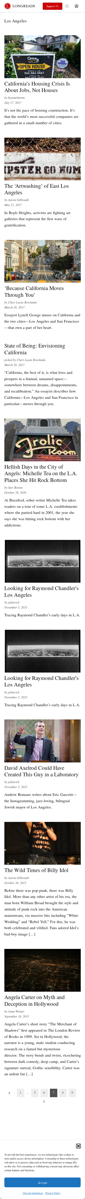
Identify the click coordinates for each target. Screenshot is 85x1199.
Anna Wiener (16, 1011)
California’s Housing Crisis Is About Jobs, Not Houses (37, 87)
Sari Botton (15, 487)
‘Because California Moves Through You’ (34, 291)
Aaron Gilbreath (18, 200)
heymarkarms (16, 98)
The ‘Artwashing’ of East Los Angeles (36, 189)
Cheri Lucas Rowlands (22, 302)
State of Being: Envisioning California (34, 349)
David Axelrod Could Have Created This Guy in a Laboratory (41, 771)
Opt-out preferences (33, 1193)
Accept (42, 1182)
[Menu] (67, 6)
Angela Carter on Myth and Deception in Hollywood (34, 1000)
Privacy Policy (52, 1193)
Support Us (52, 6)
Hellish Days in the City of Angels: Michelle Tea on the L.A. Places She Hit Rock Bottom (40, 473)
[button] (78, 1146)
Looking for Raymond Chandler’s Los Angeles (41, 591)
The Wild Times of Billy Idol (36, 870)
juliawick (13, 602)
